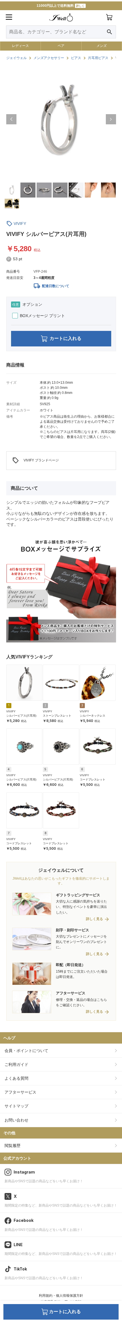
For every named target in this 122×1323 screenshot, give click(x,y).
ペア (61, 46)
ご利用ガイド (16, 1064)
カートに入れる (65, 338)
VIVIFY (20, 223)
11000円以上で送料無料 (61, 6)
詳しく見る (94, 919)
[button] (11, 119)
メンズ (101, 46)
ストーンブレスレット (57, 715)
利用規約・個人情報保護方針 (61, 1296)
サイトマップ (16, 1106)
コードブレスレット (92, 779)
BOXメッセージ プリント (42, 315)
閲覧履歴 (12, 1145)
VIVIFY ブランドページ (35, 461)
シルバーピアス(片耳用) (21, 715)
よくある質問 (16, 1078)
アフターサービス (20, 1092)
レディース (20, 46)
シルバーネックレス (92, 715)
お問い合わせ (16, 1120)
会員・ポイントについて (26, 1050)
